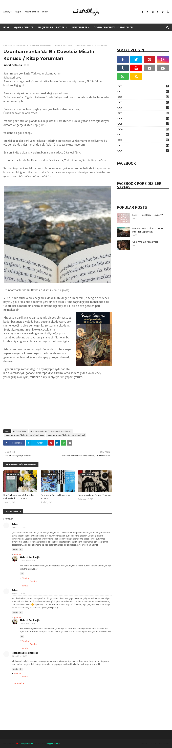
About (153, 743)
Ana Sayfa (7, 45)
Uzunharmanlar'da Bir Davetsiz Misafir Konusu (50, 431)
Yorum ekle (19, 683)
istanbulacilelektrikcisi (25, 652)
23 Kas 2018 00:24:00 (27, 623)
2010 (143, 150)
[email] (149, 68)
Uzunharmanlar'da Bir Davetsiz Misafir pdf (32, 45)
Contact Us (164, 743)
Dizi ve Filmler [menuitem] (80, 27)
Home (144, 743)
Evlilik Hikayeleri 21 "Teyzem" (147, 215)
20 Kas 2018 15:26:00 (27, 561)
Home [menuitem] (6, 27)
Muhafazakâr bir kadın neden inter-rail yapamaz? (148, 230)
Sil (21, 550)
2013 (143, 134)
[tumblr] (157, 12)
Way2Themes (27, 743)
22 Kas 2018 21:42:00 (19, 593)
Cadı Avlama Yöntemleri (145, 241)
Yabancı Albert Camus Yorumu (94, 495)
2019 (143, 102)
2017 (143, 113)
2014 (143, 129)
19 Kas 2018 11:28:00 (19, 527)
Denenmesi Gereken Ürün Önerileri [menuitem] (113, 27)
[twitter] (147, 12)
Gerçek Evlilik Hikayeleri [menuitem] (51, 27)
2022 (143, 86)
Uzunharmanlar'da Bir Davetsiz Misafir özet (25, 435)
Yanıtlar (17, 554)
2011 (143, 145)
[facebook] (142, 12)
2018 (143, 107)
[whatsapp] (123, 76)
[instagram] (153, 12)
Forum (45, 11)
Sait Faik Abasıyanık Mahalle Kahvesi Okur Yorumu (18, 497)
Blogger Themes (53, 743)
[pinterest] (162, 12)
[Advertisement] (57, 402)
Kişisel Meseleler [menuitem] (23, 27)
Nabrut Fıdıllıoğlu (13, 65)
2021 (143, 91)
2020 (143, 96)
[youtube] (167, 12)
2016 (143, 118)
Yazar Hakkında (32, 11)
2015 (143, 123)
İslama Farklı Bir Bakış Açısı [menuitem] (21, 35)
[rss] (136, 76)
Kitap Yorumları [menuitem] (49, 35)
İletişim (18, 11)
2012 (143, 140)
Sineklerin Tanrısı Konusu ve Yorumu (56, 497)
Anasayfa (7, 11)
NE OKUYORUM (19, 431)
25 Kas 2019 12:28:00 (19, 656)
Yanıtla (15, 550)
